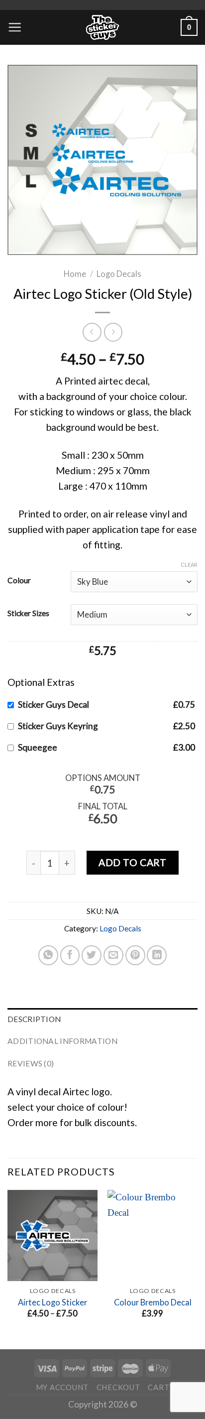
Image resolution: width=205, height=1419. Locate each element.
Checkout (118, 1387)
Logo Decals (119, 274)
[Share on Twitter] (92, 955)
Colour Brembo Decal (153, 1302)
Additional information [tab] (62, 1040)
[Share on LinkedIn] (157, 955)
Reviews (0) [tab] (30, 1063)
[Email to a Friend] (113, 955)
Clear (189, 564)
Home (75, 274)
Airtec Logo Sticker (52, 1302)
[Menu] (14, 27)
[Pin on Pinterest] (135, 955)
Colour (19, 580)
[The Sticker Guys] (102, 27)
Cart (158, 1387)
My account (62, 1387)
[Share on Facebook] (70, 955)
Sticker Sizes (28, 613)
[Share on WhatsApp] (48, 955)
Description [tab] (34, 1019)
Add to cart (132, 862)
